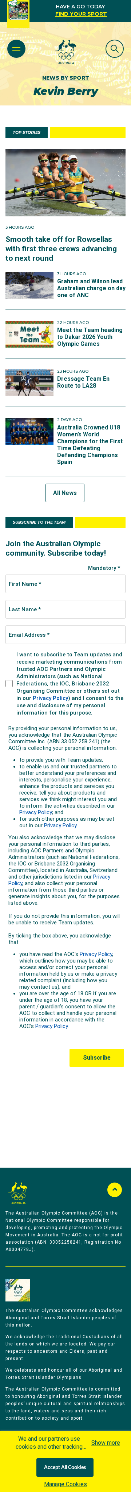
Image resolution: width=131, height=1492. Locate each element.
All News (65, 492)
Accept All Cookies (65, 1467)
